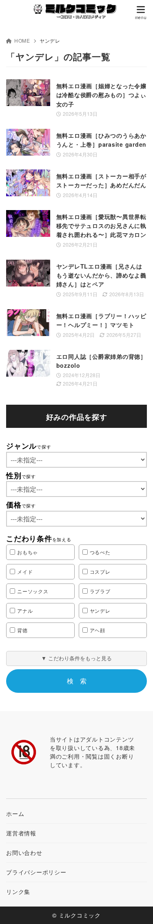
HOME (22, 40)
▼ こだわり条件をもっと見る (76, 658)
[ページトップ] (137, 908)
